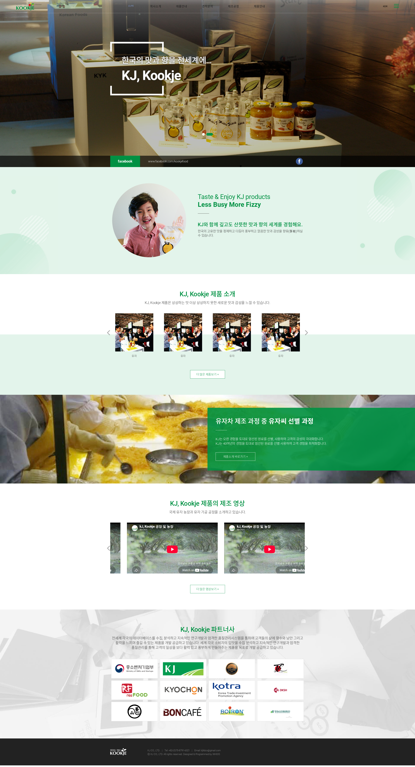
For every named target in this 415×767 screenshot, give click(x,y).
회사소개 (155, 6)
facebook (125, 161)
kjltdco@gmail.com (211, 750)
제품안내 (181, 6)
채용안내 (259, 6)
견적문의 (207, 6)
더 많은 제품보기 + (207, 374)
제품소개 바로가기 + (235, 456)
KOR (385, 6)
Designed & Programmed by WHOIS (201, 754)
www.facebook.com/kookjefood (168, 161)
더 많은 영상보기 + (207, 589)
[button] (203, 134)
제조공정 (233, 6)
